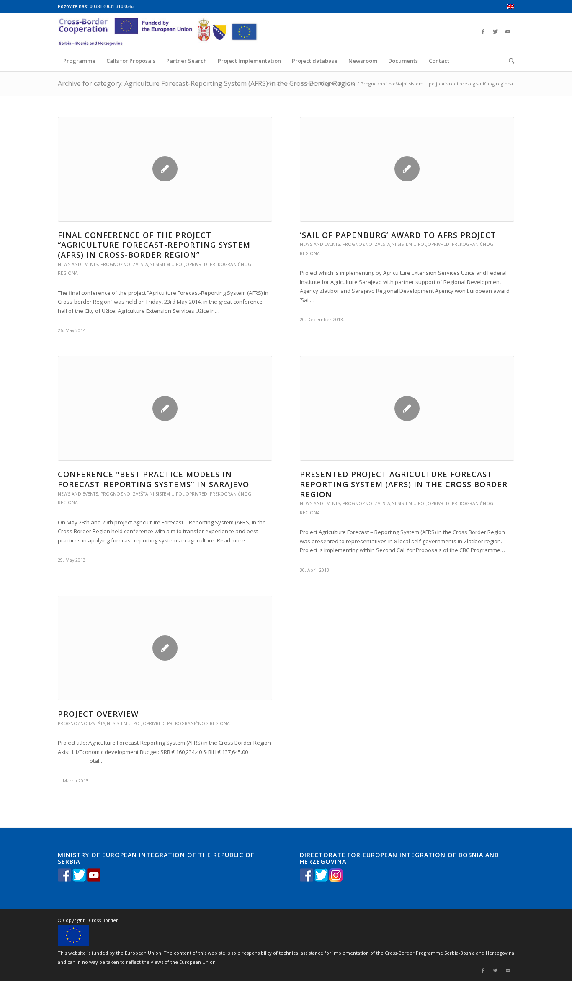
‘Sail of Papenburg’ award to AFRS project (398, 235)
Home (307, 83)
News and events (78, 264)
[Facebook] (483, 31)
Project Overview (98, 714)
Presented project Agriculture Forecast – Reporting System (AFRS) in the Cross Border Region (404, 484)
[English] (510, 7)
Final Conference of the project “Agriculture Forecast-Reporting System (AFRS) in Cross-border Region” (154, 245)
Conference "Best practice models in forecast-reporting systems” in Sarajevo (153, 479)
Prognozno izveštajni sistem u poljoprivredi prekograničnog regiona (144, 723)
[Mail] (508, 31)
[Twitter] (495, 31)
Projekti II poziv (337, 83)
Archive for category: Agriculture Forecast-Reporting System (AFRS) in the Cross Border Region (206, 83)
